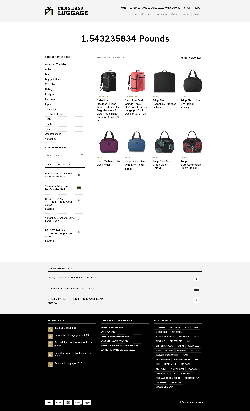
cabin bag (193, 346)
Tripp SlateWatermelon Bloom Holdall (191, 164)
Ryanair (192, 369)
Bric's (48, 74)
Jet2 (197, 359)
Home (122, 8)
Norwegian (177, 369)
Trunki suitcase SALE (112, 327)
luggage (185, 364)
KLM (158, 364)
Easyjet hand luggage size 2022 (71, 335)
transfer (161, 382)
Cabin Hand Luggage (193, 402)
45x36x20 (175, 327)
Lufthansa (170, 364)
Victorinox (162, 14)
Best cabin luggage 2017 (68, 363)
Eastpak (49, 94)
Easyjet (195, 350)
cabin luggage (164, 350)
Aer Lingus (162, 332)
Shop (187, 8)
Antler (186, 14)
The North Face (54, 114)
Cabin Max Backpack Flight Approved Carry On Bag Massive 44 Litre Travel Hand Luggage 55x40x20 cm (108, 110)
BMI (188, 341)
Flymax (49, 104)
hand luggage (182, 359)
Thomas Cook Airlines (168, 378)
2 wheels (160, 327)
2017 (186, 327)
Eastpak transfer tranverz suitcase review (73, 344)
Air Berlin (177, 332)
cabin (180, 346)
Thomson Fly (192, 378)
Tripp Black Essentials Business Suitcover (164, 103)
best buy (160, 341)
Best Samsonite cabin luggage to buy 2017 (75, 354)
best (196, 337)
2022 (195, 327)
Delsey (174, 14)
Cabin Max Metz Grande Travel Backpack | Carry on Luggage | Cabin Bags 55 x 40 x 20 (136, 107)
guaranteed (163, 359)
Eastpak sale (108, 332)
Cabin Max (51, 84)
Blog (198, 8)
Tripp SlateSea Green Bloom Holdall (161, 164)
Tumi (134, 14)
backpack (184, 337)
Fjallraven (50, 99)
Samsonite (146, 14)
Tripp (48, 119)
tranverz (176, 382)
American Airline (165, 337)
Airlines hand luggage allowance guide (155, 8)
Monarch (161, 369)
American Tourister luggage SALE (119, 345)
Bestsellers (176, 341)
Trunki (197, 14)
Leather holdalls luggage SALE (118, 350)
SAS (174, 373)
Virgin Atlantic (164, 387)
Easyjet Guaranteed (167, 355)
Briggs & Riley (53, 79)
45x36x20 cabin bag (65, 328)
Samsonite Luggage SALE (114, 341)
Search (82, 155)
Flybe (185, 355)
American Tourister (55, 64)
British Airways (164, 346)
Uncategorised (53, 134)
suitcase (185, 373)
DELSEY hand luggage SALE (115, 336)
